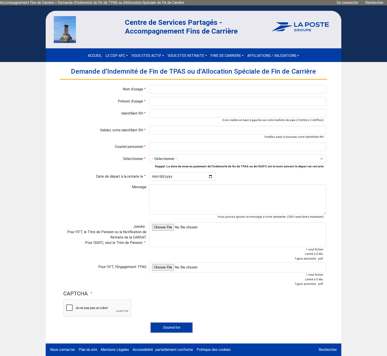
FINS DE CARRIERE (226, 55)
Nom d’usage (133, 89)
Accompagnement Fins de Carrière (27, 2)
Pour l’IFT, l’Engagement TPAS (122, 267)
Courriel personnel (129, 147)
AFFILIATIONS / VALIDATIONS (272, 55)
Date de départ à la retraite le (119, 176)
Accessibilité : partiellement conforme (163, 349)
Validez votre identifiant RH (121, 130)
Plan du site (88, 349)
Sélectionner (133, 159)
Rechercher (374, 2)
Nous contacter (62, 349)
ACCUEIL (95, 55)
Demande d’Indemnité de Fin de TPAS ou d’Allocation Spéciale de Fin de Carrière (121, 2)
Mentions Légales (115, 349)
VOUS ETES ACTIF (146, 55)
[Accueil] (65, 29)
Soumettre (171, 327)
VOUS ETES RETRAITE (186, 55)
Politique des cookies (214, 349)
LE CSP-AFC (115, 55)
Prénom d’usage (130, 101)
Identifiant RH (132, 113)
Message (139, 187)
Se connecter (347, 2)
